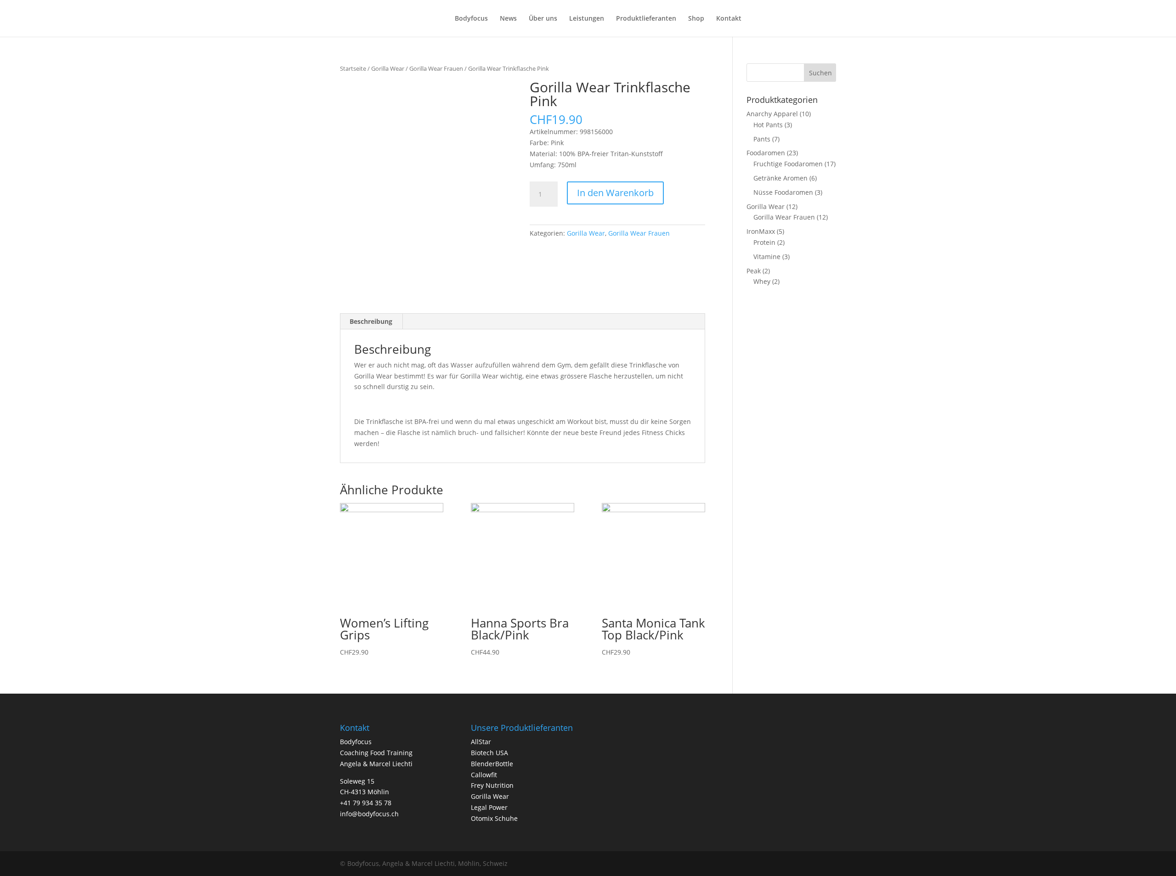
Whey (761, 281)
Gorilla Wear (387, 68)
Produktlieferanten (646, 19)
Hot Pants (768, 124)
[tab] (371, 321)
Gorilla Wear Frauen (436, 68)
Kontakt (728, 19)
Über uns (543, 19)
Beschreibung (371, 321)
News (508, 19)
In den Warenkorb (615, 193)
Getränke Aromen (780, 178)
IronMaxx (760, 231)
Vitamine (766, 256)
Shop (696, 19)
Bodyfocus (471, 19)
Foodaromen (765, 152)
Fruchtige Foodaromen (788, 163)
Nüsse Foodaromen (783, 192)
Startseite (353, 68)
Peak (753, 270)
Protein (764, 242)
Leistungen (586, 19)
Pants (761, 139)
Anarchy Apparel (772, 113)
